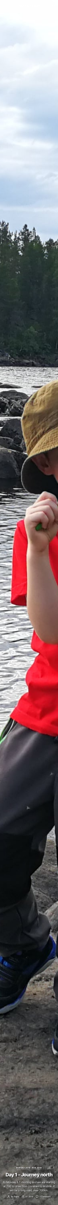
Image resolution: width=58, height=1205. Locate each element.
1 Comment (45, 1196)
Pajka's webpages (29, 5)
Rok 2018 (37, 1168)
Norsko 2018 (23, 1168)
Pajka (16, 1196)
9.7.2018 (29, 1196)
